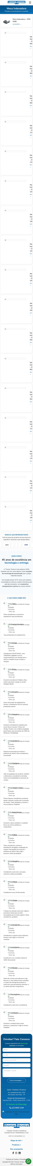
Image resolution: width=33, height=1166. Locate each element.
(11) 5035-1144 (17, 1108)
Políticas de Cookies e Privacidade (16, 1159)
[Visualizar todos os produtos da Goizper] (17, 556)
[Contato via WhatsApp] (28, 1161)
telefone (12, 1046)
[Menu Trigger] (30, 2)
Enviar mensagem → (16, 1080)
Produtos (15, 1145)
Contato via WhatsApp (17, 1104)
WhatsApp (24, 1043)
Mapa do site (16, 1140)
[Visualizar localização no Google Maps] (16, 1114)
